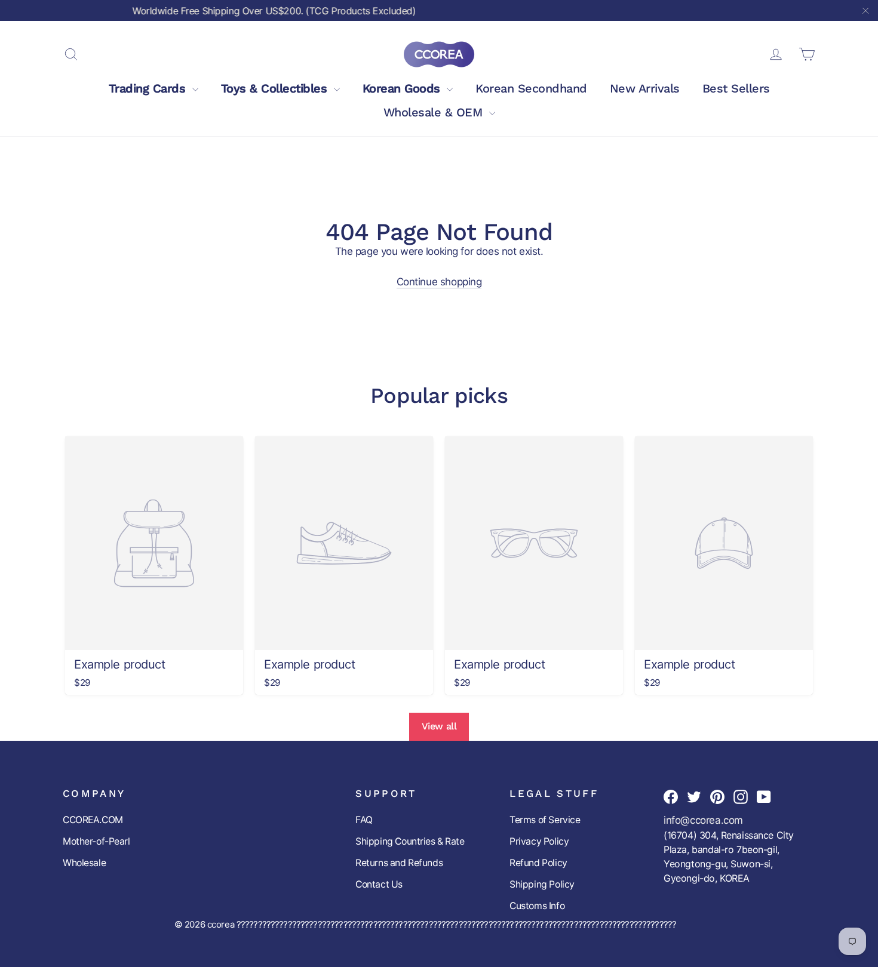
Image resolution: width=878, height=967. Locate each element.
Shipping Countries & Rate (409, 841)
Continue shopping (439, 282)
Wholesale (84, 863)
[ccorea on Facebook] (671, 796)
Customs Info (536, 905)
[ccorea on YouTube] (764, 796)
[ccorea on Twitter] (694, 796)
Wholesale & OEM (434, 112)
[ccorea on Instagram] (740, 796)
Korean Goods (403, 88)
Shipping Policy (542, 884)
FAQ (364, 820)
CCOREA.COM (93, 820)
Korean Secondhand (531, 88)
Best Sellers (736, 88)
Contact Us (379, 884)
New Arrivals (645, 88)
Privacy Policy (539, 841)
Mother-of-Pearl (96, 841)
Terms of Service (544, 820)
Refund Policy (538, 863)
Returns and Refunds (399, 863)
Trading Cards (149, 88)
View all (439, 726)
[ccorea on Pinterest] (717, 796)
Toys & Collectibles (276, 88)
